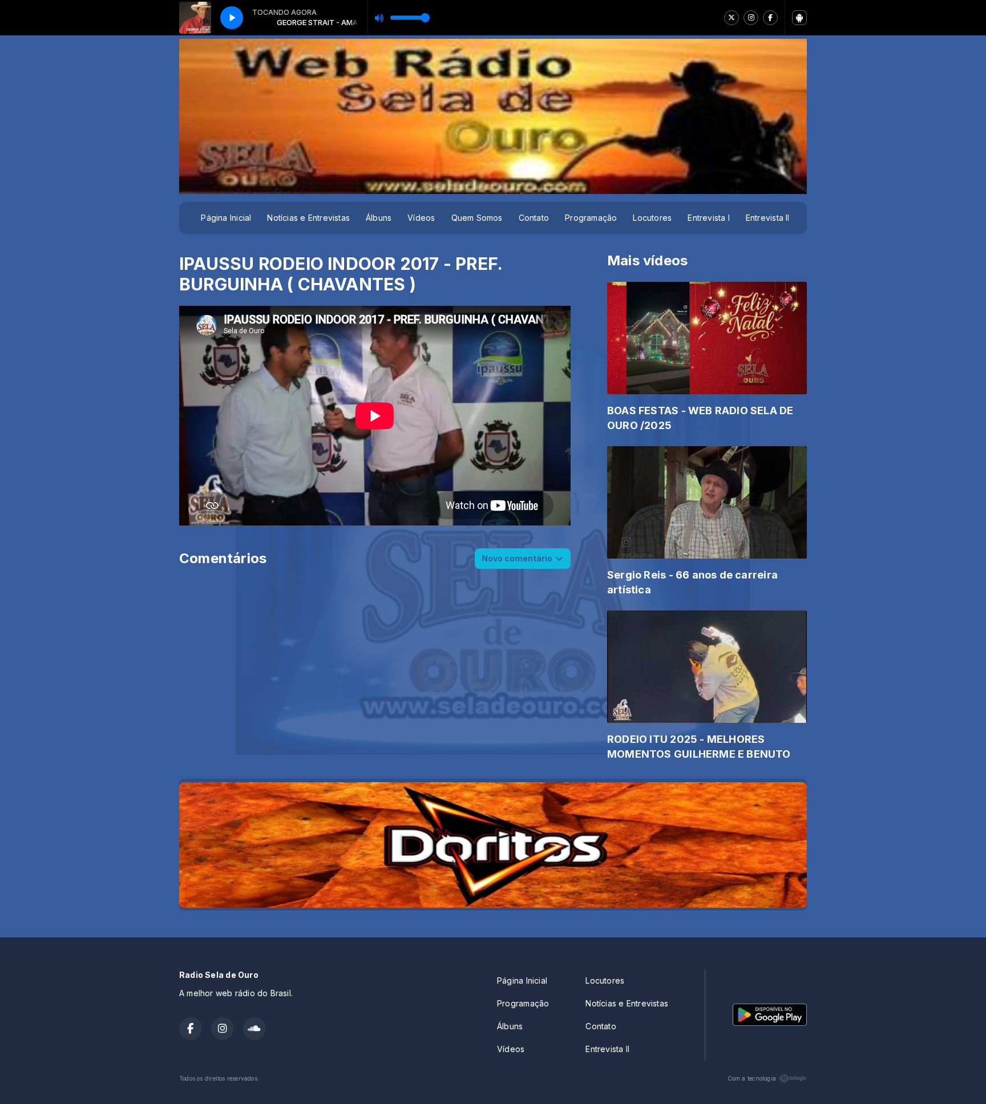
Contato (534, 218)
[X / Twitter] (731, 17)
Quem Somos (477, 218)
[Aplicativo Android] (799, 17)
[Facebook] (770, 17)
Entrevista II (768, 218)
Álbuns (378, 218)
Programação (591, 218)
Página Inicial (226, 218)
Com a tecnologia (752, 1078)
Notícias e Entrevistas (308, 218)
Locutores (652, 218)
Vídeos (421, 218)
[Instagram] (750, 17)
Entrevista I (709, 218)
